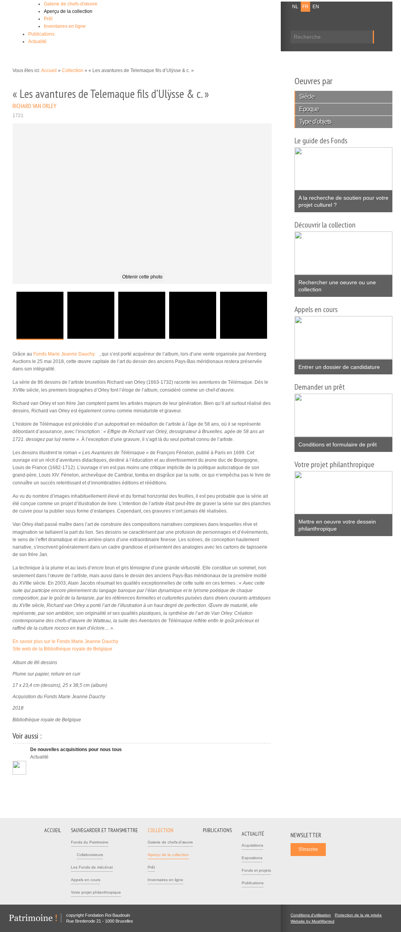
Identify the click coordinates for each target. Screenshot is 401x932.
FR (305, 6)
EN (315, 6)
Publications (41, 34)
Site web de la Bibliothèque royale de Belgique (65, 649)
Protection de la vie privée (358, 915)
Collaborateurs (90, 855)
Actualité (37, 41)
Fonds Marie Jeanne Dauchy (66, 354)
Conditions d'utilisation (311, 915)
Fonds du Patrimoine (89, 842)
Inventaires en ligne (65, 26)
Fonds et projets (256, 870)
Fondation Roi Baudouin (126, 18)
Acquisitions (252, 845)
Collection (73, 70)
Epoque (309, 109)
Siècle (306, 96)
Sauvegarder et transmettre (104, 830)
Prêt (48, 19)
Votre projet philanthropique (96, 892)
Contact (244, 6)
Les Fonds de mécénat (92, 867)
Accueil (49, 70)
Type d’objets (315, 121)
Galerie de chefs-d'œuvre (71, 4)
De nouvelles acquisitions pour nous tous (76, 749)
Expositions (252, 858)
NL (295, 6)
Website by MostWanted (315, 921)
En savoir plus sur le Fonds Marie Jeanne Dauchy (68, 641)
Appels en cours (85, 880)
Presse (264, 6)
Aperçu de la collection (68, 11)
